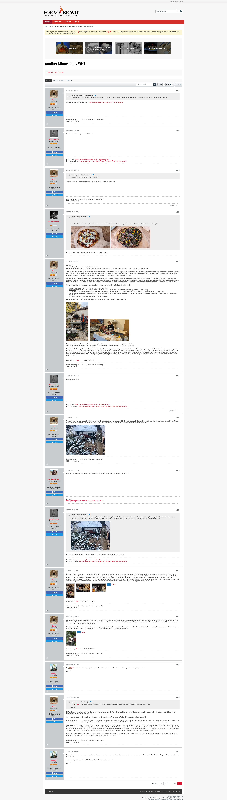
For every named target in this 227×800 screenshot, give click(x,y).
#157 (178, 417)
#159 (178, 510)
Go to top (176, 791)
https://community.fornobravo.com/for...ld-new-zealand (92, 159)
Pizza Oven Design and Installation (65, 26)
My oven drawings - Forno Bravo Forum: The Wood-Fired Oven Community (103, 161)
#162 (178, 664)
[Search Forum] (181, 11)
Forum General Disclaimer (55, 72)
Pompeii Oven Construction (85, 26)
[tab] (48, 80)
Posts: (53, 109)
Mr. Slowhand (53, 221)
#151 (178, 91)
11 (180, 783)
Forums (47, 21)
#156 (178, 376)
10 (175, 783)
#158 (178, 470)
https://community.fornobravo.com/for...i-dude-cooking (106, 102)
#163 (178, 697)
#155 (178, 262)
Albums (68, 21)
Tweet (55, 115)
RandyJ (54, 674)
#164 (178, 751)
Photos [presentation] (70, 80)
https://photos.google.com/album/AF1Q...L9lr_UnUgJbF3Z (84, 501)
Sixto (54, 100)
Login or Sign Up (175, 1)
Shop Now (58, 21)
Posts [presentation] (48, 80)
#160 (178, 571)
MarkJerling (54, 140)
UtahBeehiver (53, 479)
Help (77, 21)
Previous (155, 783)
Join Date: (51, 107)
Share (55, 112)
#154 (178, 212)
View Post (95, 95)
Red (50, 791)
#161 (178, 617)
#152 (178, 130)
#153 (178, 170)
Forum (51, 26)
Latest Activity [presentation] (58, 80)
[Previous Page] (170, 84)
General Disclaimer (162, 791)
